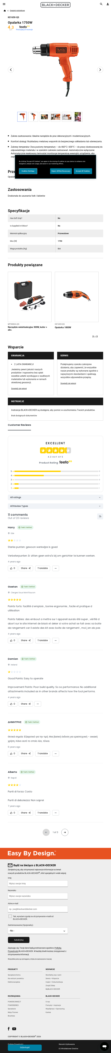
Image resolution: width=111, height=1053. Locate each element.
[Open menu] (4, 4)
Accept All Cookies (83, 171)
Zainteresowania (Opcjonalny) (20, 925)
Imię (9, 878)
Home (4, 10)
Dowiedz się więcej (19, 388)
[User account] (108, 4)
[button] (8, 1028)
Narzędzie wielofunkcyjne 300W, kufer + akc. (27, 328)
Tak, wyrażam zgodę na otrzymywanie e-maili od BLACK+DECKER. (33, 917)
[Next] (100, 70)
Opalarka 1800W (63, 327)
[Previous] (11, 70)
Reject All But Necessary (61, 171)
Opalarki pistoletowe (17, 11)
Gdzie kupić (25, 1047)
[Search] (101, 4)
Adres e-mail (13, 903)
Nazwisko (12, 890)
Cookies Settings (28, 171)
